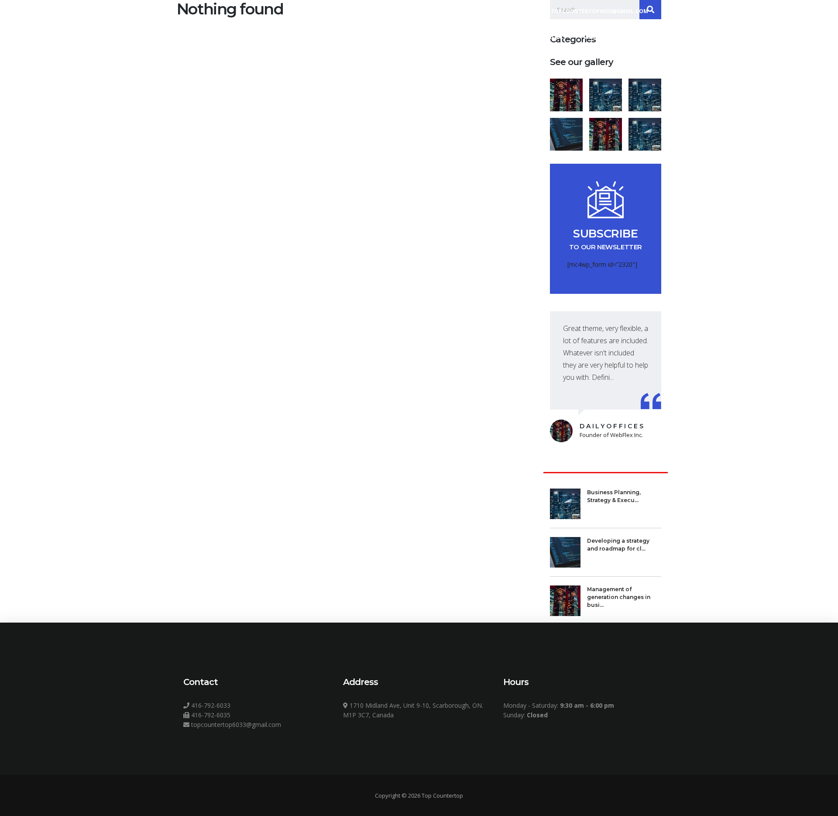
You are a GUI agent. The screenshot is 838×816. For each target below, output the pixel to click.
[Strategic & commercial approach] (644, 91)
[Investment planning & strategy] (566, 91)
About (504, 36)
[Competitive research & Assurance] (605, 131)
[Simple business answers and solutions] (566, 131)
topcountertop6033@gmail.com (235, 724)
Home (461, 36)
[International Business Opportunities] (605, 91)
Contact (643, 36)
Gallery (596, 36)
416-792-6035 (209, 715)
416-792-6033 (209, 705)
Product (549, 36)
